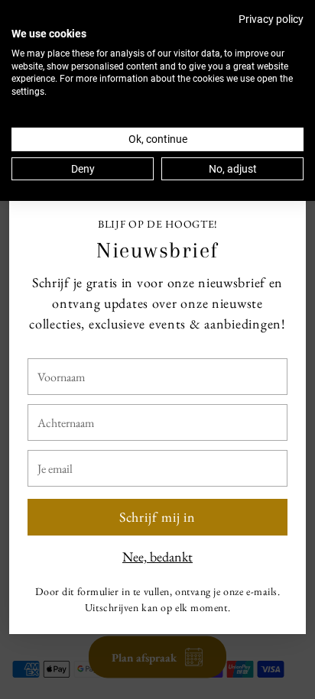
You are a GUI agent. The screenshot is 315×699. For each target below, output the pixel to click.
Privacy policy (271, 19)
